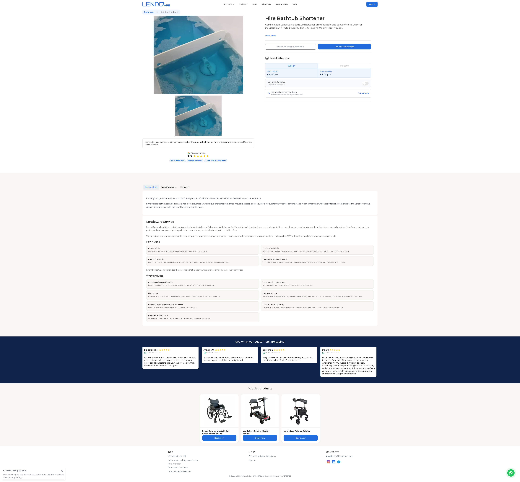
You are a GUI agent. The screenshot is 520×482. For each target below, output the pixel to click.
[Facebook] (339, 462)
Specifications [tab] (168, 187)
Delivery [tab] (184, 187)
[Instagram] (328, 462)
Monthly (344, 66)
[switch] (366, 83)
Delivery (243, 4)
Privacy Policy (174, 464)
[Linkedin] (333, 462)
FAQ (294, 4)
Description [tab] (151, 187)
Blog (254, 4)
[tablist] (166, 187)
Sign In (252, 460)
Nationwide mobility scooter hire (183, 460)
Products (227, 4)
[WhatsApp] (511, 473)
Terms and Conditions (178, 467)
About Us (266, 4)
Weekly (291, 66)
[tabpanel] (260, 258)
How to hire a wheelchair (179, 471)
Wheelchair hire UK (177, 456)
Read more (270, 35)
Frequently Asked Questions (262, 456)
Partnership (282, 4)
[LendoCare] (156, 4)
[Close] (61, 470)
